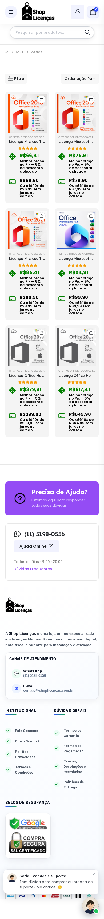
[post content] (27, 113)
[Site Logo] (36, 12)
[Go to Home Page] (6, 52)
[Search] (87, 32)
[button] (16, 79)
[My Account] (77, 11)
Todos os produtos (43, 137)
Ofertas (14, 137)
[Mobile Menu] (11, 12)
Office (25, 137)
